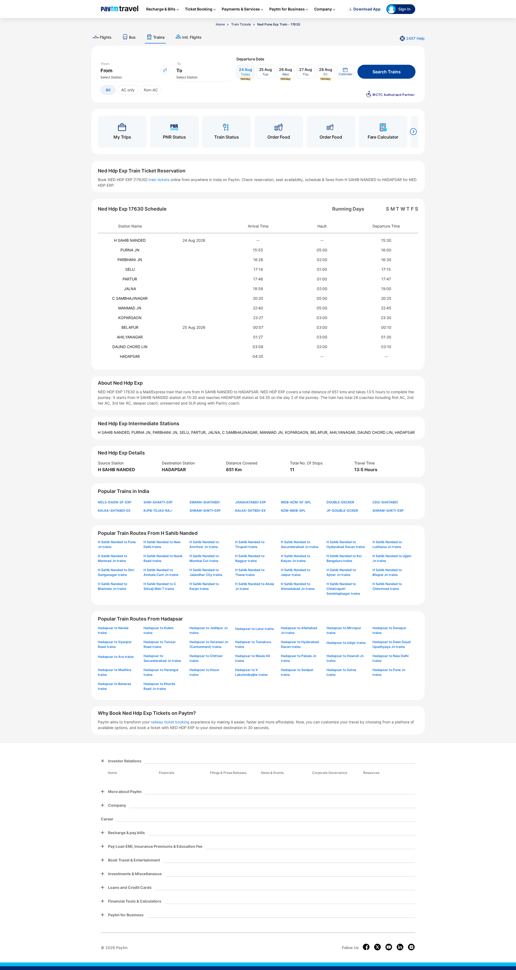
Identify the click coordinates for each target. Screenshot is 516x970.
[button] (345, 72)
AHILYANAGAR (130, 337)
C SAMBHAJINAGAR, (241, 432)
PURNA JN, (142, 432)
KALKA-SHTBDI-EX (250, 511)
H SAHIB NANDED (130, 240)
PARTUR (130, 279)
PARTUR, (199, 432)
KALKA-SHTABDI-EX (114, 511)
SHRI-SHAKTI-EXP (158, 502)
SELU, (185, 432)
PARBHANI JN (129, 259)
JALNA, (215, 432)
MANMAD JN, (272, 432)
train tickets (159, 179)
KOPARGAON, (297, 432)
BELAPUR (129, 327)
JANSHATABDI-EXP (250, 502)
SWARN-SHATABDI (204, 502)
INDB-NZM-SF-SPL (296, 502)
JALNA (130, 288)
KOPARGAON (130, 317)
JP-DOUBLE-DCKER (342, 511)
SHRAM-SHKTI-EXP (205, 511)
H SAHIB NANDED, (114, 432)
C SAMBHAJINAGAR (130, 298)
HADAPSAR (130, 356)
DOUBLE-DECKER (340, 502)
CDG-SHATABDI (385, 502)
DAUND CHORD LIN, (376, 432)
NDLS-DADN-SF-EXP (114, 502)
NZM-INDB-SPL (293, 511)
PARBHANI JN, (166, 432)
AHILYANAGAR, (343, 432)
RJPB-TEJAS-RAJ (158, 511)
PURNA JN (129, 250)
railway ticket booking (170, 722)
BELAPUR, (319, 432)
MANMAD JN (129, 308)
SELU (130, 269)
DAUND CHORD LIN (130, 346)
